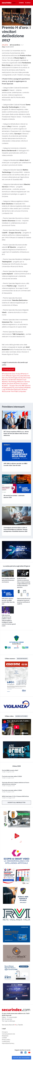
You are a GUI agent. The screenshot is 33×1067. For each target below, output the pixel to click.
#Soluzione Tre (7, 391)
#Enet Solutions (8, 383)
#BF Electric (26, 385)
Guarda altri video (21, 716)
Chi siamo (5, 1032)
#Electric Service (23, 381)
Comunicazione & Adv (8, 1034)
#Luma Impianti (18, 387)
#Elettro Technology (9, 381)
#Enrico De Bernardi (9, 379)
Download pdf (8, 369)
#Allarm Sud (21, 379)
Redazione (5, 1036)
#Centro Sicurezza (20, 383)
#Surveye (26, 377)
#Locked (20, 376)
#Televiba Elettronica (13, 389)
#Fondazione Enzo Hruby (11, 374)
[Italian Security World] (16, 558)
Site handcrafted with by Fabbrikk (12, 1025)
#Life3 (20, 377)
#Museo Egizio (11, 376)
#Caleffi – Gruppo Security (11, 385)
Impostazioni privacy (8, 1043)
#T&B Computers (19, 391)
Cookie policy (6, 1041)
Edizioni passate (22, 658)
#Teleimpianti (7, 387)
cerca (28, 2)
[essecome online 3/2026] (16, 693)
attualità (5, 45)
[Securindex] (8, 2)
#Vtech (24, 389)
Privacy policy (6, 1039)
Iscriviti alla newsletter (16, 802)
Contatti (4, 1037)
